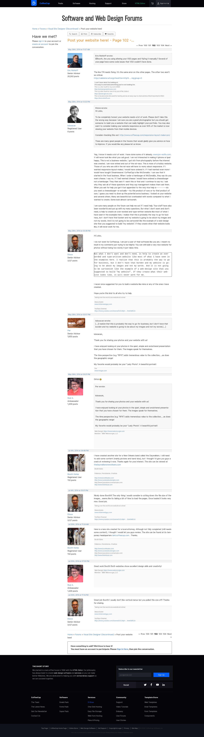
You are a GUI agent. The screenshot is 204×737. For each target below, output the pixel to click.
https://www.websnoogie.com (114, 431)
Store (124, 3)
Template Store (151, 697)
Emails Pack (64, 702)
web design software (62, 673)
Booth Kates (73, 474)
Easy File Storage (95, 711)
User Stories (121, 720)
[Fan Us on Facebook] (151, 685)
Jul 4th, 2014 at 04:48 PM (78, 451)
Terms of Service (123, 732)
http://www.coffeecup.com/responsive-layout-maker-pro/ (145, 135)
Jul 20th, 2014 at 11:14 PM (78, 595)
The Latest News (38, 707)
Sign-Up (161, 675)
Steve (70, 254)
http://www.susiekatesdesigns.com (107, 480)
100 (145, 45)
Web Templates (150, 702)
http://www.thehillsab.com (104, 485)
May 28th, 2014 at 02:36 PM (79, 231)
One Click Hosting (95, 707)
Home (34, 29)
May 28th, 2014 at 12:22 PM (79, 102)
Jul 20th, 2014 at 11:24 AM (78, 524)
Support (108, 3)
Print (85, 34)
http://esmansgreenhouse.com (105, 89)
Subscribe (97, 34)
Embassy (119, 711)
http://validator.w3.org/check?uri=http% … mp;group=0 (118, 78)
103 (158, 45)
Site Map (135, 728)
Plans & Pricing (93, 720)
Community (121, 697)
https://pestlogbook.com (103, 94)
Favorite (110, 34)
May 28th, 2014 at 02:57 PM (79, 315)
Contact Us (35, 716)
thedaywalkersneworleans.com (107, 464)
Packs (60, 3)
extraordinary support (85, 676)
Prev (141, 45)
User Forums (121, 716)
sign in (41, 41)
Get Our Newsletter (39, 711)
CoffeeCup (36, 697)
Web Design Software (88, 728)
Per (69, 330)
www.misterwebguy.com (103, 304)
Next (167, 45)
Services (91, 697)
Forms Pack (64, 707)
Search (74, 34)
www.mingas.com (101, 371)
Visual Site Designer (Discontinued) (63, 29)
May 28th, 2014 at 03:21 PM (79, 374)
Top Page (44, 728)
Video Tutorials (122, 707)
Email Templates (150, 707)
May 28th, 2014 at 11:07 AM (79, 49)
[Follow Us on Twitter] (145, 685)
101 (149, 45)
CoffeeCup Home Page (58, 728)
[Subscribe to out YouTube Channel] (157, 685)
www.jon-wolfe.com (162, 154)
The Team (35, 702)
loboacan (72, 125)
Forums (43, 29)
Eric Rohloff (73, 70)
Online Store (73, 728)
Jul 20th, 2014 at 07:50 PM (78, 561)
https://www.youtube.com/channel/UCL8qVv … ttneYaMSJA (115, 311)
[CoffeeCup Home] (44, 3)
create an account (40, 44)
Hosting (92, 3)
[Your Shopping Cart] (152, 3)
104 (162, 45)
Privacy (126, 728)
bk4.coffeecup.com (120, 535)
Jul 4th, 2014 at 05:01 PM (78, 490)
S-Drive (91, 702)
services (78, 673)
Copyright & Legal (115, 728)
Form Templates (150, 711)
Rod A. (71, 398)
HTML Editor (140, 3)
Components (149, 716)
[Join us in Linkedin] (164, 685)
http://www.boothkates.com (104, 478)
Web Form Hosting (95, 716)
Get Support (102, 728)
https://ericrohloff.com (102, 98)
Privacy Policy (110, 732)
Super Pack (64, 711)
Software (76, 3)
